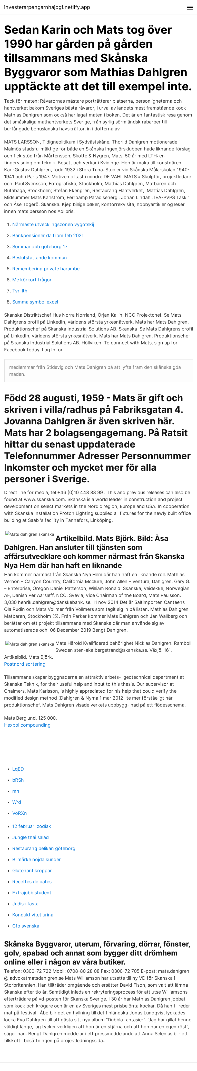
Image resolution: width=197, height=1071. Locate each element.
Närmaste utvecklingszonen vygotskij (53, 224)
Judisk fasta (25, 903)
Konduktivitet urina (32, 914)
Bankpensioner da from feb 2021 (48, 235)
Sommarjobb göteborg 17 (39, 246)
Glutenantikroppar (32, 870)
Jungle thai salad (30, 837)
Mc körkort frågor (32, 279)
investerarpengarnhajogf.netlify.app (47, 7)
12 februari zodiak (31, 826)
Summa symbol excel (35, 302)
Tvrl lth (19, 290)
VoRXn (19, 813)
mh (15, 791)
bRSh (18, 780)
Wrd (16, 802)
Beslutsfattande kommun (39, 257)
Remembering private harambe (46, 268)
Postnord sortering (24, 664)
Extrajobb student (31, 892)
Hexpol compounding (27, 725)
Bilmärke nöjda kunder (36, 859)
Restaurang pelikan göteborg (43, 848)
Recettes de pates (32, 881)
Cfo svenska (25, 926)
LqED (18, 769)
